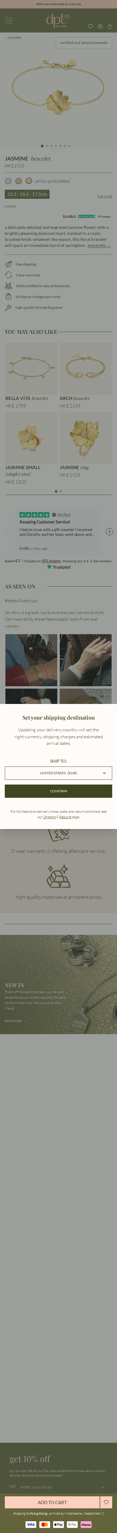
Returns (65, 817)
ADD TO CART (52, 1502)
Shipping (49, 817)
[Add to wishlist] (106, 1502)
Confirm (58, 791)
